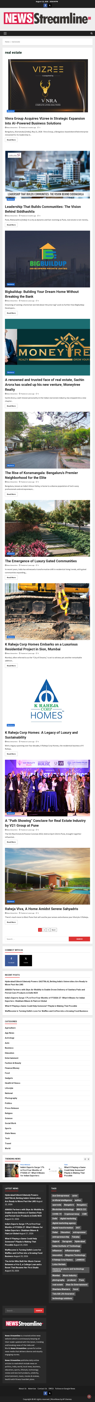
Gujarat (55, 1241)
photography (58, 1280)
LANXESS (80, 1260)
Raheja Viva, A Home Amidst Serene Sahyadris (41, 909)
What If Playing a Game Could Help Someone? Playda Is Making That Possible (41, 1006)
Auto (7, 1043)
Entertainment (11, 1058)
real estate (57, 1284)
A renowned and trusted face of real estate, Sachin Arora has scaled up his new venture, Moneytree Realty (44, 384)
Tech (7, 1138)
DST (78, 1228)
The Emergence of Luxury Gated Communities (41, 561)
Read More (12, 140)
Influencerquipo (72, 1250)
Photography (11, 1098)
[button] (5, 33)
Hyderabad (80, 1241)
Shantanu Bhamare (61, 1289)
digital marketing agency (64, 1223)
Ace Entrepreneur (60, 1196)
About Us (22, 1388)
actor (74, 1196)
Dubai (55, 1232)
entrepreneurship (60, 1237)
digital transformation (62, 1228)
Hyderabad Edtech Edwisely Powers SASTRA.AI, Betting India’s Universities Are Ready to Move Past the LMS (23, 1198)
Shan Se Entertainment (76, 1284)
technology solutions (62, 1298)
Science (8, 1118)
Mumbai (56, 1275)
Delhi (54, 1218)
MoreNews (55, 1399)
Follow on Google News (65, 1388)
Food (7, 1073)
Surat (75, 1289)
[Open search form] (92, 33)
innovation (57, 1255)
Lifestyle (9, 1088)
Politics (8, 1103)
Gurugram (67, 1241)
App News (9, 1033)
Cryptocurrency (71, 1214)
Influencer (57, 1250)
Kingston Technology (75, 1255)
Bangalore (69, 1205)
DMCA (51, 1388)
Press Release (12, 1108)
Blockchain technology (63, 1209)
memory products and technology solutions (68, 1270)
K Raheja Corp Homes (62, 1260)
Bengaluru (81, 1205)
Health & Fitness (12, 1083)
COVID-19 (56, 1214)
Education (9, 1053)
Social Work (10, 1123)
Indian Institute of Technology (66, 1246)
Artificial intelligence (62, 1200)
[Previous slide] (85, 1159)
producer (71, 1280)
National (9, 1093)
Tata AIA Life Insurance (63, 1294)
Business (11, 111)
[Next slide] (88, 1159)
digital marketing (68, 1218)
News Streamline (12, 127)
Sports (8, 1128)
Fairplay (75, 1237)
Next (54, 930)
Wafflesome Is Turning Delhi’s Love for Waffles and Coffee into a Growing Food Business (46, 1011)
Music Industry (69, 1275)
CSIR (84, 1214)
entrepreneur (79, 1232)
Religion (8, 1113)
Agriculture (10, 1028)
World (7, 1148)
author (78, 1200)
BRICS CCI (81, 1209)
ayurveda (56, 1205)
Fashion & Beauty (13, 1063)
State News (10, 1133)
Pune (81, 1280)
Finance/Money (12, 1068)
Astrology (9, 1038)
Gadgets (9, 1078)
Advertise (32, 1388)
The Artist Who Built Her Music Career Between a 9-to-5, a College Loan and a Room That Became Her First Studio (23, 1264)
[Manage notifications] (89, 1397)
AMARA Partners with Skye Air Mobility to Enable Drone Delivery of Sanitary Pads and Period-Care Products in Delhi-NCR (24, 1212)
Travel (8, 1143)
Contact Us (42, 1388)
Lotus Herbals (59, 1264)
